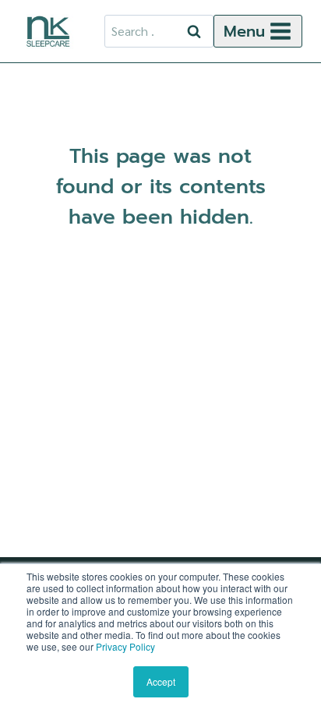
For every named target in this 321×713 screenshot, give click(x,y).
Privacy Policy (125, 646)
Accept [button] (160, 681)
